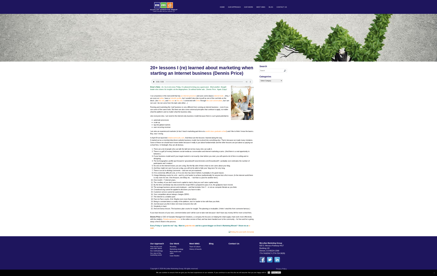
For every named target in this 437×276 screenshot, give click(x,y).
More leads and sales (175, 252)
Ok (269, 272)
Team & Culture (195, 246)
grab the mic (190, 226)
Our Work (248, 7)
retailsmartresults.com (176, 138)
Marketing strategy (176, 249)
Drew (198, 101)
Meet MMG (260, 7)
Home (222, 7)
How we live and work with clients (156, 247)
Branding (173, 246)
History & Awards (195, 249)
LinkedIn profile (175, 98)
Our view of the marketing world (156, 254)
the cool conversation (214, 101)
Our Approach (234, 7)
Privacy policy (276, 272)
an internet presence (188, 96)
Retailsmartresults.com (171, 219)
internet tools (219, 96)
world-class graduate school (216, 131)
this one (161, 101)
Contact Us (282, 7)
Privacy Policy (281, 269)
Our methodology (156, 251)
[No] (434, 273)
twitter (161, 98)
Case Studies (174, 256)
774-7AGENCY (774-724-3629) (272, 253)
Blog (271, 7)
